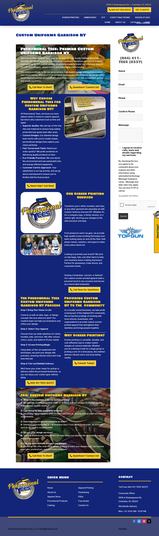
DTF (103, 18)
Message (124, 125)
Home (107, 22)
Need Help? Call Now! (42, 185)
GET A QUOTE (142, 10)
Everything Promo (120, 18)
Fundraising (83, 492)
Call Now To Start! (42, 87)
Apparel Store (53, 496)
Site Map (123, 529)
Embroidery (90, 18)
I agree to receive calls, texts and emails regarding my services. (132, 151)
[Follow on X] (149, 521)
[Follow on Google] (139, 521)
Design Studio (142, 18)
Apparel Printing (85, 488)
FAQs (147, 22)
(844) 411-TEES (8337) (130, 60)
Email (122, 84)
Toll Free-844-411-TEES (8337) (133, 487)
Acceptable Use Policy (128, 196)
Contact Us (83, 505)
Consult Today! (86, 363)
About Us (120, 22)
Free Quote (83, 501)
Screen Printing (70, 18)
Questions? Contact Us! (86, 87)
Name (122, 71)
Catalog (135, 22)
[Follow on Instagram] (144, 521)
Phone (122, 98)
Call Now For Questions (86, 289)
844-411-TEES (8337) (121, 10)
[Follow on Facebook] (134, 521)
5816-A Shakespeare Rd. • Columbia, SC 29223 (128, 4)
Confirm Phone (127, 111)
